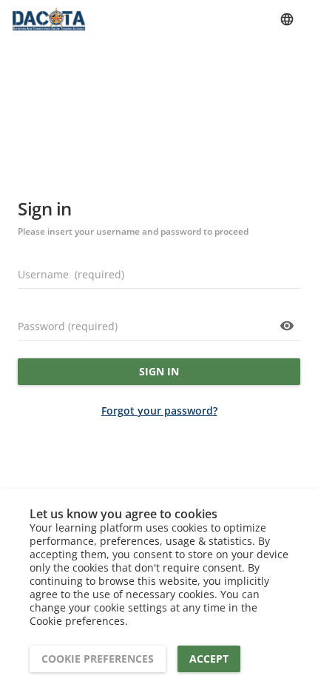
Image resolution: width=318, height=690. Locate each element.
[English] (287, 19)
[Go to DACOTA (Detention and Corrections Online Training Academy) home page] (49, 19)
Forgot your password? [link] (159, 410)
